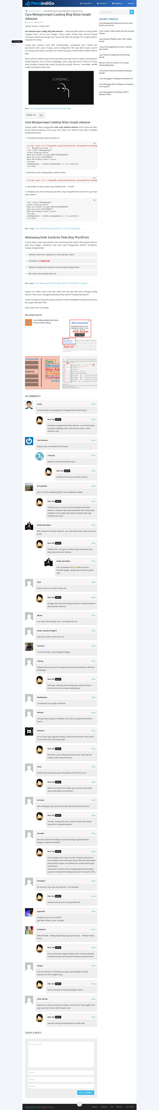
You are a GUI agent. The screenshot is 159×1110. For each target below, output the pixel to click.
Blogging (117, 3)
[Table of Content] (41, 115)
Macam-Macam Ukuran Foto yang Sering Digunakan (114, 64)
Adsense (40, 22)
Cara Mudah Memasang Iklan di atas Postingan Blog (57, 228)
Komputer (86, 3)
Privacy (119, 1107)
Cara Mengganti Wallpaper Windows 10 (116, 78)
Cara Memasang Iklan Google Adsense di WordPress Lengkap (61, 283)
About (95, 1107)
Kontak (104, 1107)
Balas (93, 404)
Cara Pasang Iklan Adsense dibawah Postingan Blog (50, 108)
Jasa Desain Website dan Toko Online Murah (115, 40)
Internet (131, 3)
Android (102, 3)
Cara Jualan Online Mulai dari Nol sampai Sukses (116, 32)
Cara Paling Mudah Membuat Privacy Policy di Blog (45, 321)
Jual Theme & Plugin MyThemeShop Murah (114, 56)
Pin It (14, 45)
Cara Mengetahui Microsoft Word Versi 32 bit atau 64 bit (116, 24)
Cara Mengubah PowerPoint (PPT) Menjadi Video (114, 93)
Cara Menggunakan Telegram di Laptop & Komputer (116, 85)
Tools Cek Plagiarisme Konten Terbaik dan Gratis (115, 48)
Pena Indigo (30, 1107)
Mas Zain (30, 22)
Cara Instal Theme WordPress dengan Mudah (115, 72)
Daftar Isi (130, 1107)
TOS (111, 1107)
